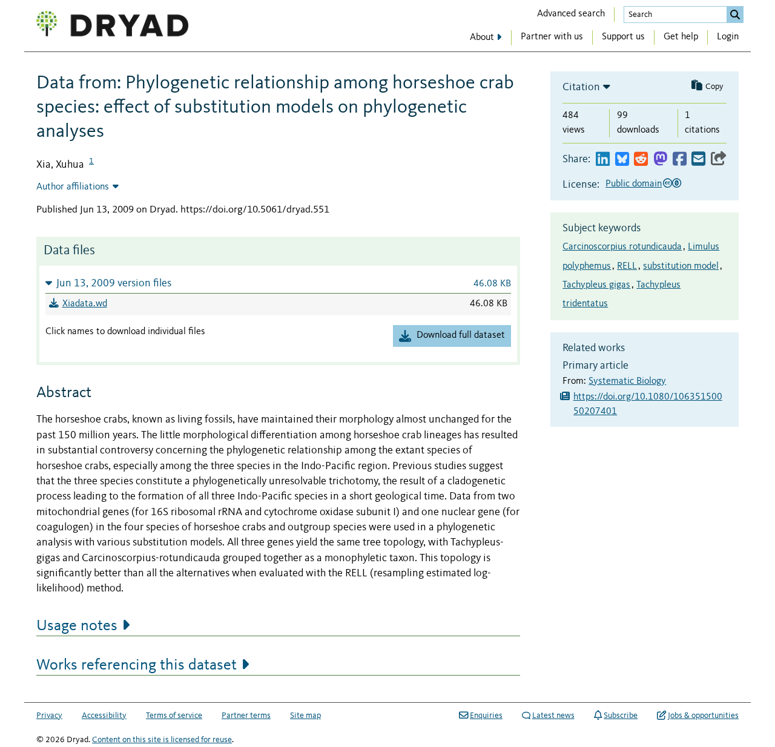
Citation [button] (581, 87)
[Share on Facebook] (680, 159)
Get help (681, 37)
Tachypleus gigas (596, 285)
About (482, 37)
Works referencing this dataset (136, 665)
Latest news (553, 715)
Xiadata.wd (84, 304)
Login (728, 37)
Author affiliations (72, 187)
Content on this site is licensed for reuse (162, 739)
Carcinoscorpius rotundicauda (622, 247)
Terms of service (174, 715)
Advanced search (571, 14)
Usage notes (76, 626)
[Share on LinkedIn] (603, 159)
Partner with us (552, 37)
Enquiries (486, 715)
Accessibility (104, 715)
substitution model (681, 266)
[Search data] (735, 14)
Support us (623, 37)
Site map (305, 715)
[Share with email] (698, 159)
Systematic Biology (627, 381)
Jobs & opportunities (703, 715)
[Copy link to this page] (719, 159)
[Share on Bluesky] (622, 159)
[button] (278, 283)
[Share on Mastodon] (660, 159)
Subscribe (621, 715)
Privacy (49, 715)
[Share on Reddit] (641, 159)
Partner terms (246, 715)
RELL (627, 266)
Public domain (633, 184)
